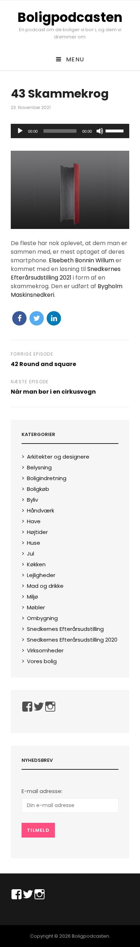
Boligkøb (38, 489)
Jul (30, 553)
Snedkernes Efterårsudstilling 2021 (66, 273)
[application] (70, 131)
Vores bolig (42, 661)
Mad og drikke (45, 586)
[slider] (116, 130)
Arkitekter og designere (58, 456)
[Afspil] (20, 131)
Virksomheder (45, 650)
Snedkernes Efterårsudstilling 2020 (72, 639)
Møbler (36, 607)
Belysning (39, 467)
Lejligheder (41, 575)
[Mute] (99, 131)
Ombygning (42, 618)
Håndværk (40, 510)
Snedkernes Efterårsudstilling (65, 629)
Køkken (36, 564)
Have (34, 521)
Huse (33, 543)
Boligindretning (46, 478)
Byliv (32, 499)
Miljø (32, 596)
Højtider (37, 532)
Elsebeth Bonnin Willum (81, 260)
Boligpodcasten (70, 17)
